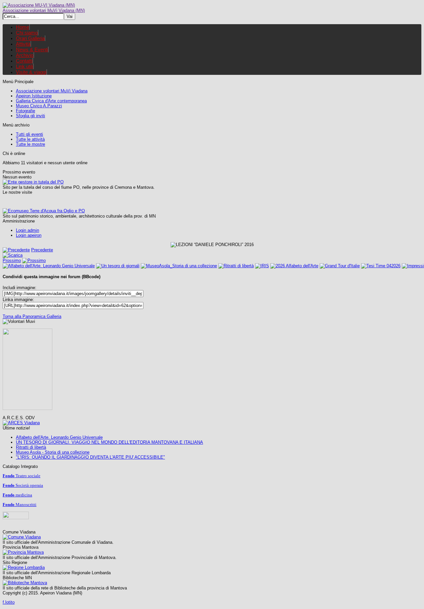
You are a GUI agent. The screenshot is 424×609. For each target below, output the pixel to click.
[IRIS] (262, 265)
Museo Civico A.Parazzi (39, 105)
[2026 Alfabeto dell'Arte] (294, 265)
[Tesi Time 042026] (380, 265)
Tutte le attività (30, 139)
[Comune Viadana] (22, 536)
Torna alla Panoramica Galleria (32, 316)
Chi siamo (27, 32)
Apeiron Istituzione (34, 95)
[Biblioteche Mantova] (25, 582)
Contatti (24, 61)
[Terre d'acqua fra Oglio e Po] (44, 210)
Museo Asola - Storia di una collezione (52, 452)
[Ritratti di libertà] (236, 265)
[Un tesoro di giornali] (117, 265)
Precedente (42, 249)
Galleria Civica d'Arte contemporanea (51, 100)
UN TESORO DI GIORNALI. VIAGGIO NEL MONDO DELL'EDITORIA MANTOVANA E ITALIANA (109, 442)
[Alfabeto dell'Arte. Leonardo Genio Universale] (49, 265)
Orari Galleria (30, 38)
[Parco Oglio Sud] (33, 181)
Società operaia (23, 485)
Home (22, 27)
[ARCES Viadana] (21, 422)
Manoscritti (19, 504)
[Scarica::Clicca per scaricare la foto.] (13, 255)
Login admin (27, 230)
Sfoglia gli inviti (30, 115)
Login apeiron (28, 235)
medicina (17, 494)
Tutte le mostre (30, 144)
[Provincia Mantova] (23, 552)
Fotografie (25, 110)
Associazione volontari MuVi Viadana (51, 90)
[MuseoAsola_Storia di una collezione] (179, 265)
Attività (23, 44)
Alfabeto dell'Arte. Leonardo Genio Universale (59, 437)
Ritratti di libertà (31, 447)
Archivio (24, 55)
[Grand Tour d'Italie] (340, 265)
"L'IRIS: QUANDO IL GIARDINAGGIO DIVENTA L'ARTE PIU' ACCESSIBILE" (90, 457)
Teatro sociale (21, 475)
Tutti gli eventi (29, 134)
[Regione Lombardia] (24, 567)
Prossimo (12, 260)
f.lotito (9, 602)
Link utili (24, 66)
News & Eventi (32, 49)
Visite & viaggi (31, 72)
